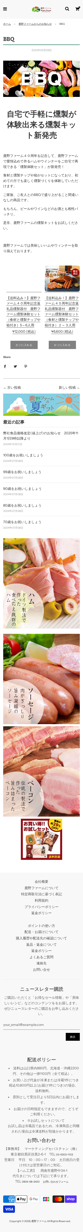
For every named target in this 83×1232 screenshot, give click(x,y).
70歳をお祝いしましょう (22, 522)
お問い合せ (41, 969)
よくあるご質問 (41, 957)
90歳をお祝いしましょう (22, 488)
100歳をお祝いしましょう (23, 455)
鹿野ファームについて (41, 888)
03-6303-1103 (64, 1154)
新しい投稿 (67, 387)
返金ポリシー (41, 913)
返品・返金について (41, 944)
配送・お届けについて (41, 932)
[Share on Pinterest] (26, 366)
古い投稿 (14, 387)
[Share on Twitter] (15, 366)
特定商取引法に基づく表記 (41, 894)
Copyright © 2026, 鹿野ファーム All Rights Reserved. (40, 1221)
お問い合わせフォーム (56, 1181)
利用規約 (41, 900)
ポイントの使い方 (41, 925)
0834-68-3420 (31, 1181)
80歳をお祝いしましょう (22, 505)
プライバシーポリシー (41, 907)
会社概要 (41, 881)
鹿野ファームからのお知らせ (35, 23)
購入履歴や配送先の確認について (41, 938)
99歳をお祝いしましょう (22, 472)
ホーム (7, 23)
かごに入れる (24, 344)
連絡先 (41, 963)
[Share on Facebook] (5, 366)
